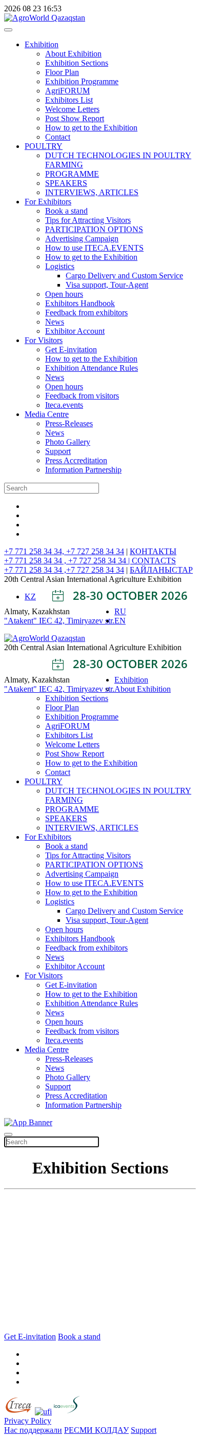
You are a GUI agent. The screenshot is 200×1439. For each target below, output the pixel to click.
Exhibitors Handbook (80, 303)
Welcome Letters (72, 109)
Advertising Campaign (81, 238)
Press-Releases (69, 423)
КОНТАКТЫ (153, 551)
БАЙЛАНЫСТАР (161, 569)
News (54, 321)
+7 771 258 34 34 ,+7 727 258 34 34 (64, 569)
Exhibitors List (69, 100)
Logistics (59, 266)
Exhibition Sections (76, 63)
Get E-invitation (71, 349)
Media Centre (47, 414)
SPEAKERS (66, 183)
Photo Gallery (67, 442)
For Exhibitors (48, 201)
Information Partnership (83, 469)
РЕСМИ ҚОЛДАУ (96, 1430)
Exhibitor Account (75, 331)
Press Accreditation (76, 460)
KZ (30, 596)
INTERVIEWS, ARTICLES (91, 192)
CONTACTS (154, 560)
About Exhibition (73, 53)
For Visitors (44, 340)
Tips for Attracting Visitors (88, 220)
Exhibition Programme (81, 81)
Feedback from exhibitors (86, 312)
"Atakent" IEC (29, 620)
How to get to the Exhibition (91, 127)
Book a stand (66, 210)
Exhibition (41, 44)
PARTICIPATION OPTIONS (94, 229)
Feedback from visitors (82, 395)
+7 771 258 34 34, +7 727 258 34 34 (64, 551)
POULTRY (44, 146)
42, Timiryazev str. (84, 620)
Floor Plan (62, 72)
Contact (57, 136)
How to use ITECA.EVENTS (94, 247)
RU (120, 611)
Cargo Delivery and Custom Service (124, 275)
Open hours (64, 294)
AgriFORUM (67, 90)
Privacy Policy (27, 1420)
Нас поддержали (33, 1430)
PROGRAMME (72, 173)
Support (58, 451)
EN (120, 620)
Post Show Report (74, 118)
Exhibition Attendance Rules (91, 368)
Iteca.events (64, 405)
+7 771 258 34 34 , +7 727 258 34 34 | (68, 560)
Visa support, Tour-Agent (107, 284)
